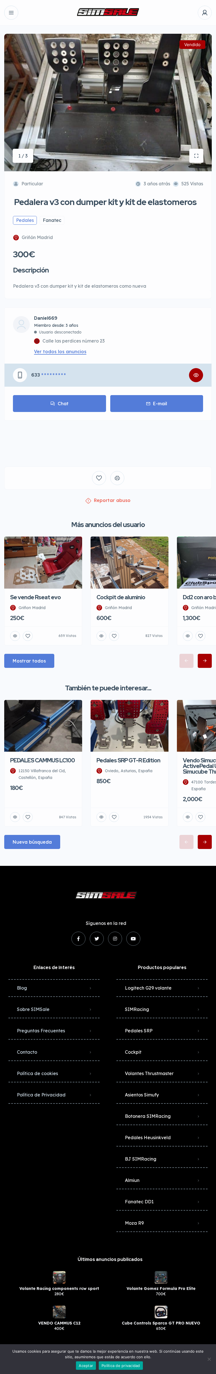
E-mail (160, 403)
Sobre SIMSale (33, 1009)
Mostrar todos (29, 661)
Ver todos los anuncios (60, 351)
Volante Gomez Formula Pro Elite (161, 1288)
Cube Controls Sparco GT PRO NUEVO (161, 1323)
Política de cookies (37, 1073)
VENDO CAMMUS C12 (59, 1323)
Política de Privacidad (41, 1095)
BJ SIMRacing (140, 1159)
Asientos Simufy (142, 1095)
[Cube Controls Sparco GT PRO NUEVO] (161, 1312)
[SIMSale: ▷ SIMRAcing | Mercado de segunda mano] (108, 12)
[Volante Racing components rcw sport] (59, 1277)
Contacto (27, 1052)
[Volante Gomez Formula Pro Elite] (161, 1277)
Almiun (132, 1180)
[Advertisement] (108, 439)
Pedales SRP (138, 1030)
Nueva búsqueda (32, 842)
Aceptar (86, 1365)
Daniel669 (45, 318)
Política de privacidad (121, 1365)
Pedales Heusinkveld (148, 1137)
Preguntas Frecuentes (41, 1030)
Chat (63, 403)
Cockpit (133, 1052)
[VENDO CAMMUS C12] (59, 1312)
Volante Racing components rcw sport (59, 1288)
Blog (22, 988)
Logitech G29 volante (148, 988)
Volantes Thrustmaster (149, 1073)
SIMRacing (137, 1009)
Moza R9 (134, 1223)
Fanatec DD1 (139, 1201)
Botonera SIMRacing (148, 1116)
